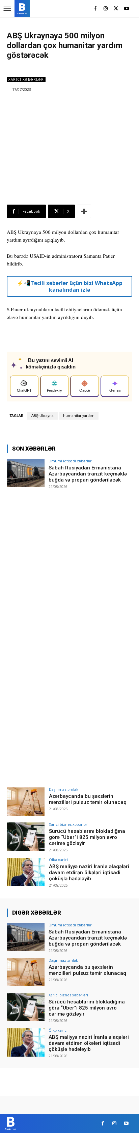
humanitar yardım (78, 416)
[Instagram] (106, 9)
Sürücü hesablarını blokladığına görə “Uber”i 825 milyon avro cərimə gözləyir (87, 837)
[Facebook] (95, 9)
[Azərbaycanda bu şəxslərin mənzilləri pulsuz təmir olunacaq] (26, 801)
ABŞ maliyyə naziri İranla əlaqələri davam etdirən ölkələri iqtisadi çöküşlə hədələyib (89, 872)
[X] (116, 9)
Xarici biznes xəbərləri (68, 824)
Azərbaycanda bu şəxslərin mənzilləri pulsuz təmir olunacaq (88, 799)
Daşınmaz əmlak (63, 789)
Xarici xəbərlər (26, 79)
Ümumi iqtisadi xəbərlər (70, 461)
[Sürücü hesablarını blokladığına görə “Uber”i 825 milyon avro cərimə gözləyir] (26, 836)
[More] (84, 211)
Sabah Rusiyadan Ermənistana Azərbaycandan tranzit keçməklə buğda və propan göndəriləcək (88, 474)
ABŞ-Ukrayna (42, 416)
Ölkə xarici (58, 859)
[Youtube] (126, 9)
